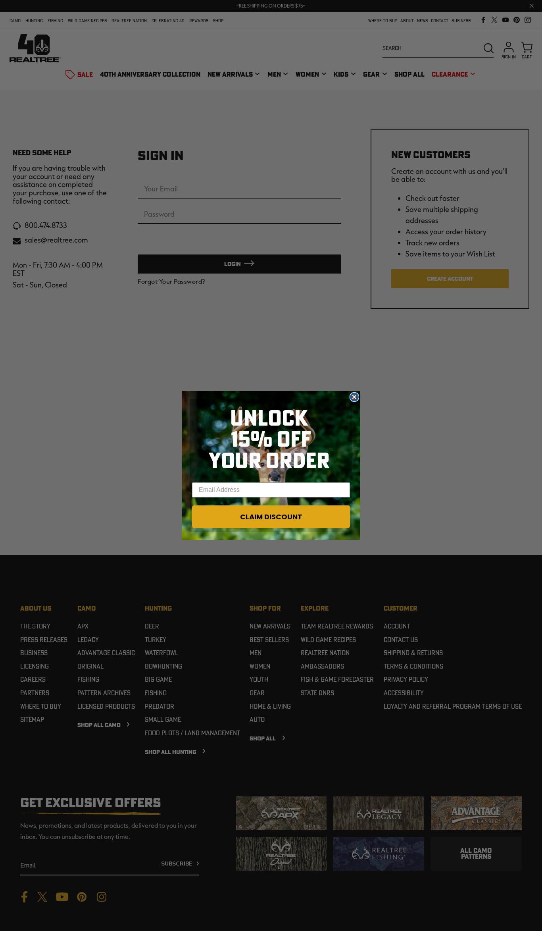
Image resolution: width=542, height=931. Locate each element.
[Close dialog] (354, 397)
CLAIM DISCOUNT (271, 517)
